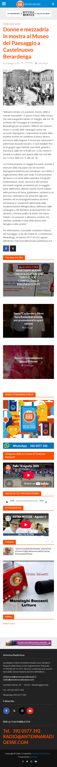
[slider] (50, 501)
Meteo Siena (9, 623)
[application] (28, 501)
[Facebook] (6, 710)
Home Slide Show (12, 24)
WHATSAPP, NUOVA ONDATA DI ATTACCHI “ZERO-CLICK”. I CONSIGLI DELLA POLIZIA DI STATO (28, 277)
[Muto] (46, 502)
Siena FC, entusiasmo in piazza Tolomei (29, 360)
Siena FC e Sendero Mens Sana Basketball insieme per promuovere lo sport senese (29, 318)
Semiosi (33, 757)
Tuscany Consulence (41, 753)
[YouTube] (30, 710)
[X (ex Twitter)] (14, 710)
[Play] (7, 502)
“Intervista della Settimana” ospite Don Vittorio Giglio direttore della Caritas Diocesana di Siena (33, 551)
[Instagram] (22, 710)
